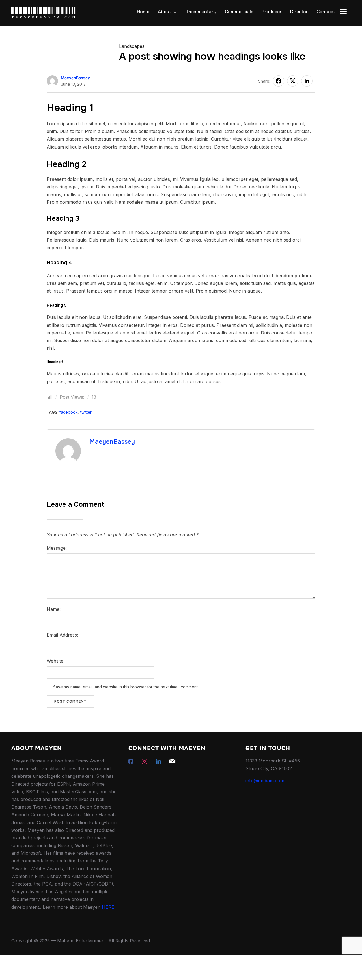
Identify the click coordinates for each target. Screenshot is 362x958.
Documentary (201, 12)
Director (299, 12)
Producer (272, 12)
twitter (86, 412)
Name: (54, 609)
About (164, 12)
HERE (108, 907)
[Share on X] (292, 81)
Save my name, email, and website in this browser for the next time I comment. (126, 686)
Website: (55, 661)
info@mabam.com (264, 780)
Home (143, 12)
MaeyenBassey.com (43, 13)
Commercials (239, 12)
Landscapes (132, 46)
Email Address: (62, 635)
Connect (325, 12)
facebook (68, 412)
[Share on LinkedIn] (307, 81)
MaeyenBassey (75, 77)
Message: (57, 548)
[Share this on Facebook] (278, 81)
